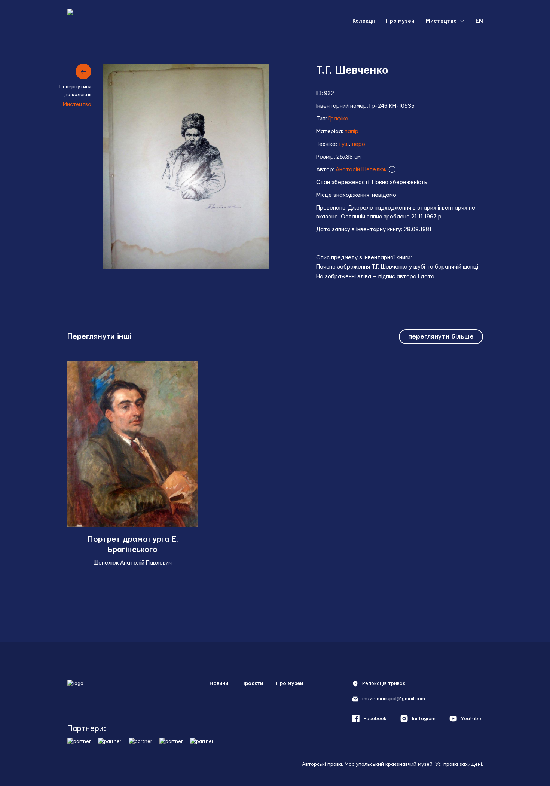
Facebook (375, 718)
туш (343, 144)
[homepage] (101, 692)
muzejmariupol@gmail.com (393, 698)
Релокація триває (383, 683)
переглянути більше (441, 336)
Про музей (400, 21)
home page (104, 21)
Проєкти (252, 683)
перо (358, 144)
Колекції (363, 21)
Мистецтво (441, 21)
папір (351, 131)
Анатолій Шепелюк (362, 169)
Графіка (338, 119)
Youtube (471, 718)
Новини (219, 683)
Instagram (424, 718)
